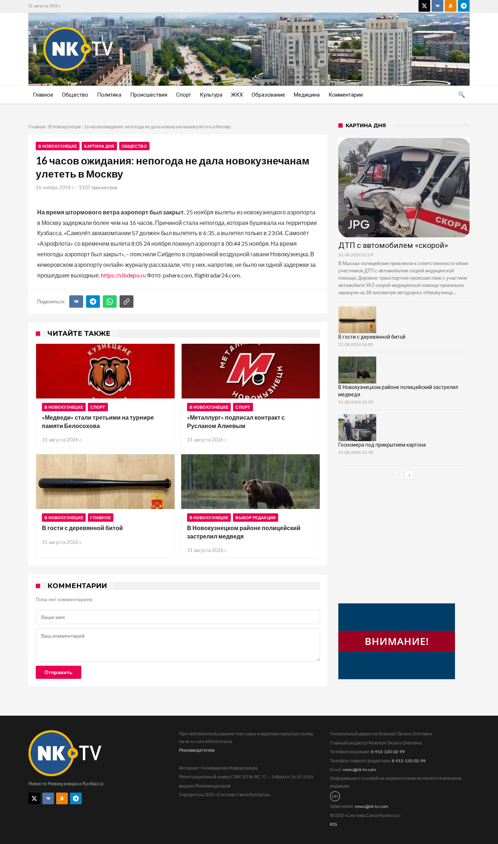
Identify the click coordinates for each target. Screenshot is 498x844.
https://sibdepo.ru (123, 275)
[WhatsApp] (110, 301)
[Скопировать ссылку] (126, 301)
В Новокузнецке (64, 126)
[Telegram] (464, 6)
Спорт (97, 407)
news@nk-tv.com (359, 769)
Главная (37, 126)
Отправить (58, 672)
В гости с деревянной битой (82, 527)
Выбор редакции (256, 517)
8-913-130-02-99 (388, 751)
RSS (333, 824)
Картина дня (99, 146)
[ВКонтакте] (76, 301)
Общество (134, 146)
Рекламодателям (196, 750)
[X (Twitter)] (424, 6)
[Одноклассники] (450, 6)
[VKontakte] (437, 6)
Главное (100, 517)
